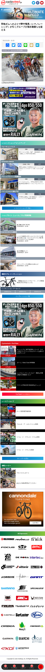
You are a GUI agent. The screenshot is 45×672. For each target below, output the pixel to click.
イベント (31, 668)
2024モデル (37, 291)
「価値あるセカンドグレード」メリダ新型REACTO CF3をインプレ (30, 281)
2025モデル (22, 291)
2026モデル (7, 291)
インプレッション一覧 (23, 296)
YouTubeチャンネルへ (23, 394)
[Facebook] (19, 45)
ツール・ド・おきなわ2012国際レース (14, 50)
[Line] (25, 45)
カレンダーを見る (22, 458)
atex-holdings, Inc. (20, 659)
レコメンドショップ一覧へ (22, 208)
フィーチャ (14, 668)
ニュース (5, 668)
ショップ (23, 668)
